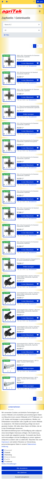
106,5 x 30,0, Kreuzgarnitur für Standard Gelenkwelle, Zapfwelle (28, 90)
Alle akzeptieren (22, 468)
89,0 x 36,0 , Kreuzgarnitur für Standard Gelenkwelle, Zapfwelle (28, 208)
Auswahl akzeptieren (22, 477)
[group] (9, 61)
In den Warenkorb (27, 63)
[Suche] (39, 6)
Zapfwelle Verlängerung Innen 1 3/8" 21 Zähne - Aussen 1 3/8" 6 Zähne (28, 361)
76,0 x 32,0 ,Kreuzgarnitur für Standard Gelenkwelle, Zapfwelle (27, 191)
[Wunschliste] (34, 1)
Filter (7, 35)
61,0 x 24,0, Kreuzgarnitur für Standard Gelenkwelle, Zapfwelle (27, 157)
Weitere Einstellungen (9, 464)
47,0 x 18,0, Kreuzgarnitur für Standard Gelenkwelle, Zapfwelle (27, 124)
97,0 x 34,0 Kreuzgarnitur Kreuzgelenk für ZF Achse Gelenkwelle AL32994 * (28, 259)
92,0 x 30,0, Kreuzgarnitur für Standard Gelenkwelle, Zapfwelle (27, 242)
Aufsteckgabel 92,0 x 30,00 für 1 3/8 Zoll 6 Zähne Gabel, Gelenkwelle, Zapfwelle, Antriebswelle (28, 345)
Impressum (5, 442)
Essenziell (8, 450)
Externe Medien (10, 457)
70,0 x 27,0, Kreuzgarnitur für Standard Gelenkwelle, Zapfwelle (27, 175)
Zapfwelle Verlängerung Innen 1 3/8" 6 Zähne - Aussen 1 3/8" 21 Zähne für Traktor (27, 379)
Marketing (8, 455)
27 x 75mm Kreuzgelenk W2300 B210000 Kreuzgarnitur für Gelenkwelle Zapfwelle (28, 107)
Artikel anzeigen (28, 114)
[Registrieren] (7, 1)
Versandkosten (33, 66)
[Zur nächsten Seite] (40, 46)
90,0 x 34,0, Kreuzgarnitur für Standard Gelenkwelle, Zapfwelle (27, 225)
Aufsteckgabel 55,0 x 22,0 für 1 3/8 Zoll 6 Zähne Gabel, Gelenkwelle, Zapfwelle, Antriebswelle (28, 277)
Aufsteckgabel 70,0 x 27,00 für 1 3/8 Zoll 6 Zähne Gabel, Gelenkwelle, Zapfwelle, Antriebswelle (28, 311)
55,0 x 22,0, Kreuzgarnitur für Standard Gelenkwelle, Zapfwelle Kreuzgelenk (27, 141)
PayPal (7, 459)
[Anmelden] (3, 1)
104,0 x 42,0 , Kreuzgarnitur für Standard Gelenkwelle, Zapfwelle (28, 56)
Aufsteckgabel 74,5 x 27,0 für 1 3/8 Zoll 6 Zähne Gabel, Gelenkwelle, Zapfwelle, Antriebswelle (28, 328)
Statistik (7, 452)
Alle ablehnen (22, 472)
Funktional (8, 461)
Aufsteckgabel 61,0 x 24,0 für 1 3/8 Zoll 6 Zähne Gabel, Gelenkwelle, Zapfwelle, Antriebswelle (28, 294)
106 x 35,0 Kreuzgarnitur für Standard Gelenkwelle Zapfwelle (27, 73)
